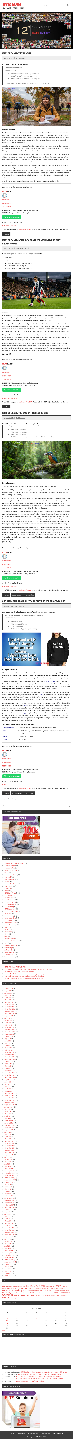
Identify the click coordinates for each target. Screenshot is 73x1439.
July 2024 (7, 1038)
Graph (4, 1288)
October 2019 (9, 1150)
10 (7, 1321)
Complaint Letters (10, 875)
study (27, 1295)
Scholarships (8, 948)
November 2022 (9, 1075)
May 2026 (7, 995)
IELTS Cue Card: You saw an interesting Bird (25, 413)
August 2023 (8, 1061)
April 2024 (8, 1045)
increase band (60, 1290)
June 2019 (8, 1159)
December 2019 (9, 1146)
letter (67, 1290)
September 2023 (10, 1059)
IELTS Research (20, 58)
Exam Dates (21, 1433)
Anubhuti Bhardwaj (21, 248)
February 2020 (9, 1141)
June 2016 (8, 1241)
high (8, 1288)
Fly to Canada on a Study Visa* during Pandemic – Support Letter (39, 1374)
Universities (47, 1295)
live (13, 1293)
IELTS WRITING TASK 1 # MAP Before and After (28, 1381)
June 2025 (8, 1020)
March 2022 (8, 1091)
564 (19, 799)
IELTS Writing (8, 920)
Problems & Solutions (11, 941)
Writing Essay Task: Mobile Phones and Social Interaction (23, 978)
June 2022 (8, 1084)
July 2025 (7, 1018)
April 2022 (8, 1089)
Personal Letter (9, 938)
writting (13, 1298)
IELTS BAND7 (12, 4)
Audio (20, 1286)
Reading (33, 1293)
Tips (43, 1295)
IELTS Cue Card (21, 1288)
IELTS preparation (17, 595)
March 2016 (8, 1248)
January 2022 (9, 1095)
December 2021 (9, 1098)
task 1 (39, 1295)
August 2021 (8, 1107)
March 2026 (8, 1000)
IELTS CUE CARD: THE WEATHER (17, 53)
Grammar (7, 888)
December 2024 (9, 1029)
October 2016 (9, 1232)
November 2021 (9, 1100)
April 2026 (8, 997)
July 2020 (7, 1132)
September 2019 (10, 1152)
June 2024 (8, 1041)
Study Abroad (9, 952)
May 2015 (7, 1271)
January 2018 (9, 1198)
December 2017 (9, 1200)
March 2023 (8, 1070)
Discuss (6, 881)
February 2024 (9, 1050)
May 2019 (7, 1162)
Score (68, 1293)
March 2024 (8, 1048)
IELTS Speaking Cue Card (31, 1290)
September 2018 (10, 1180)
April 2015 (8, 1273)
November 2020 (9, 1127)
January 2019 (9, 1171)
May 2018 (7, 1189)
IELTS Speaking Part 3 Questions (47, 1290)
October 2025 (9, 1011)
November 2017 (9, 1203)
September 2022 (10, 1077)
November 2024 (9, 1032)
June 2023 (8, 1064)
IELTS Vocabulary (10, 918)
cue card (41, 1285)
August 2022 (8, 1079)
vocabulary (62, 1295)
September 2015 (10, 1262)
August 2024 (8, 1036)
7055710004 (6, 207)
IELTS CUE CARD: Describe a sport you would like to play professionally (31, 242)
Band (24, 1286)
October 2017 (9, 1205)
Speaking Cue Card (19, 1295)
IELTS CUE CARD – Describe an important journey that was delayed (38, 1376)
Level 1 (6, 927)
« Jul (3, 1330)
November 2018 (9, 1175)
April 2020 (8, 1136)
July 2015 (7, 1266)
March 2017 (8, 1221)
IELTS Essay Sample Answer (55, 1288)
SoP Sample (8, 950)
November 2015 (9, 1257)
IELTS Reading (9, 906)
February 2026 (9, 1002)
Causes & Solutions (10, 870)
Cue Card (6, 234)
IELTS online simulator (9, 226)
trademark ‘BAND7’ (25, 229)
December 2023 (9, 1054)
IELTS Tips (7, 913)
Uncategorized (9, 954)
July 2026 (7, 991)
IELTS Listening (9, 900)
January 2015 (9, 1275)
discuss (48, 1286)
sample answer (40, 1293)
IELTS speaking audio (11, 911)
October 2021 (9, 1102)
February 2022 (9, 1093)
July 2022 (7, 1082)
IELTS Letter (8, 897)
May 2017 (7, 1216)
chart (34, 1286)
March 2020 (8, 1139)
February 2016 (9, 1250)
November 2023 (9, 1057)
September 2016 (10, 1234)
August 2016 (8, 1237)
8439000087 (6, 203)
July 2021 (7, 1109)
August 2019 (8, 1155)
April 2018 (8, 1191)
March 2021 (8, 1118)
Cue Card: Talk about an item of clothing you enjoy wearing (33, 601)
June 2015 (8, 1269)
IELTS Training (9, 916)
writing (6, 1297)
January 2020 (9, 1143)
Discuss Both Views (10, 884)
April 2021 (8, 1116)
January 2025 (9, 1027)
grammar (64, 1286)
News (6, 934)
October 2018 (9, 1177)
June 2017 (8, 1214)
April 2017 (8, 1218)
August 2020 (8, 1130)
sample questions (59, 1293)
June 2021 (8, 1111)
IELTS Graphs (8, 895)
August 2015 (8, 1264)
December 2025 (9, 1007)
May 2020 (7, 1134)
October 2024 (9, 1034)
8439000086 (6, 200)
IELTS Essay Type (10, 893)
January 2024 (9, 1052)
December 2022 (9, 1073)
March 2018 (8, 1193)
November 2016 (9, 1230)
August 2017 (8, 1209)
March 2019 (8, 1166)
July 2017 (7, 1212)
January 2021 (9, 1123)
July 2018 (7, 1184)
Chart (6, 872)
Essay (57, 1285)
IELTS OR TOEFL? (10, 902)
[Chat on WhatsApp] (11, 218)
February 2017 (9, 1223)
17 (7, 1323)
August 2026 (8, 988)
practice (16, 1293)
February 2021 (9, 1121)
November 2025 (9, 1009)
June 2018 (8, 1187)
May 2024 (7, 1043)
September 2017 (10, 1207)
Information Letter (10, 922)
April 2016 (8, 1246)
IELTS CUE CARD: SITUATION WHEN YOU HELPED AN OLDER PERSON (39, 1379)
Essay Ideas (8, 886)
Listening (6, 1292)
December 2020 (9, 1125)
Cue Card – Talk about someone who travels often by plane (24, 976)
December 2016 (9, 1228)
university (53, 1295)
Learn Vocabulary (10, 925)
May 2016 (7, 1244)
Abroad (5, 1286)
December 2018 (9, 1173)
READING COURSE (10, 945)
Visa (57, 1295)
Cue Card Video (9, 879)
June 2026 (8, 993)
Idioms (6, 891)
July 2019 (7, 1157)
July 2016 (7, 1239)
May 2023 (7, 1066)
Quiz (6, 943)
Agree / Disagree (10, 865)
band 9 (29, 1286)
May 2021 (7, 1114)
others (6, 936)
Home (12, 1433)
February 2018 (9, 1196)
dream (52, 1286)
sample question (48, 1293)
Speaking (8, 1294)
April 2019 (8, 1164)
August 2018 (8, 1182)
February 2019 (9, 1168)
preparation (22, 1293)
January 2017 (9, 1225)
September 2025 (10, 1013)
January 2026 (9, 1004)
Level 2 (6, 929)
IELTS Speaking (29, 595)
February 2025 (9, 1025)
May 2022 (7, 1086)
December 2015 (9, 1255)
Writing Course (9, 957)
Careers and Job (58, 1433)
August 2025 (8, 1016)
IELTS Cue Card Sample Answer (37, 1288)
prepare (28, 1293)
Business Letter (9, 868)
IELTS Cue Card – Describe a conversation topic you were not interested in (45, 1372)
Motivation (8, 932)
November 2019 (9, 1148)
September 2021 (10, 1105)
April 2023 (8, 1068)
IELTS (4, 191)
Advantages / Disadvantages (14, 863)
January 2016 (9, 1253)
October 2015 (9, 1260)
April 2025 (8, 1023)
